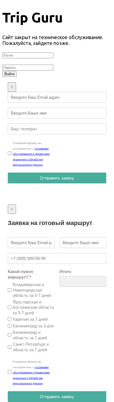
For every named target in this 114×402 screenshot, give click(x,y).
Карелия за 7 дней (30, 319)
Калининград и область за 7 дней (30, 335)
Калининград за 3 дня (33, 325)
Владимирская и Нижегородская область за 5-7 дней (32, 290)
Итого (65, 271)
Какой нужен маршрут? (20, 274)
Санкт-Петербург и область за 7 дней (31, 347)
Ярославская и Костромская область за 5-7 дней (33, 307)
